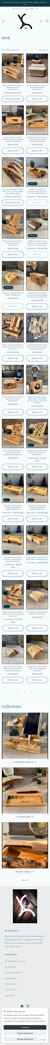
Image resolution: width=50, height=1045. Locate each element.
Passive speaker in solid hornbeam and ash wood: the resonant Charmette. (13, 139)
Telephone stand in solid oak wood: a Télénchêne (13, 294)
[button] (3, 21)
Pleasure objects (24, 871)
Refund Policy (11, 978)
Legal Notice (10, 995)
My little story (11, 967)
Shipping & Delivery (13, 972)
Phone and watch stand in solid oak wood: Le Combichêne (13, 243)
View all (25, 880)
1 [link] (18, 692)
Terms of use (10, 990)
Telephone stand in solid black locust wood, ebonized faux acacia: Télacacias (37, 243)
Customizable (23, 816)
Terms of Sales (11, 984)
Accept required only (25, 1033)
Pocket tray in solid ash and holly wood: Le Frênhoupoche (37, 558)
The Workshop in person (15, 961)
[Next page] (32, 692)
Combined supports (23, 762)
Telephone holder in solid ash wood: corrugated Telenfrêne (37, 669)
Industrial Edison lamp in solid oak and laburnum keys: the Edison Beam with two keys (37, 400)
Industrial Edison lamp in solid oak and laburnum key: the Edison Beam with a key (37, 295)
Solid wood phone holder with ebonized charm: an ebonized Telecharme (13, 669)
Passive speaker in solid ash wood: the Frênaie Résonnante (13, 87)
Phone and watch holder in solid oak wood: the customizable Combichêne (13, 453)
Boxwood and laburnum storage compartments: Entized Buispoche (13, 507)
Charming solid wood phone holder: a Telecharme (37, 613)
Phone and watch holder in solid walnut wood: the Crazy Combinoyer (13, 347)
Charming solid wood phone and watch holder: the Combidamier (37, 453)
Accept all (25, 1027)
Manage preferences (25, 1039)
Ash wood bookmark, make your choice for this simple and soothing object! (13, 191)
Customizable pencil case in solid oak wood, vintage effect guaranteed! (37, 139)
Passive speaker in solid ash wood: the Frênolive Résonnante (37, 87)
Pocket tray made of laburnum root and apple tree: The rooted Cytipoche (37, 191)
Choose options (12, 99)
